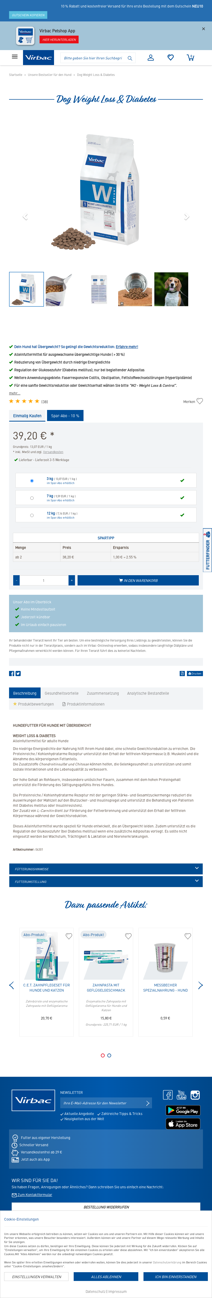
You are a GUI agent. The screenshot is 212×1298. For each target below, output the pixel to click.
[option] (106, 191)
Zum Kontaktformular (34, 1194)
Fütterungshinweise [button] (31, 869)
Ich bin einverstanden (175, 1276)
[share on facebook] (11, 674)
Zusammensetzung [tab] (103, 693)
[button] (25, 216)
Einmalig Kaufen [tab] (27, 415)
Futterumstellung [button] (30, 882)
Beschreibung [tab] (24, 693)
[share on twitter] (18, 674)
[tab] (106, 869)
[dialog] (106, 1254)
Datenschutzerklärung (167, 1262)
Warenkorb (191, 56)
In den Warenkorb (140, 580)
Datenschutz (95, 1291)
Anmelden (151, 57)
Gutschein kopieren (28, 15)
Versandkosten (53, 452)
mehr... (14, 392)
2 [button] (109, 1055)
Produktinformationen (85, 704)
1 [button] (103, 1055)
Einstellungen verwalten (36, 1276)
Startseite (15, 75)
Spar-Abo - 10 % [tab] (65, 415)
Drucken (196, 673)
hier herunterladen (59, 39)
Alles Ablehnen (106, 1276)
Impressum (117, 1291)
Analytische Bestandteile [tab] (148, 693)
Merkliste (171, 57)
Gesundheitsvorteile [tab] (62, 693)
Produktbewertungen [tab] (35, 704)
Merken (192, 401)
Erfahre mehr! (127, 346)
